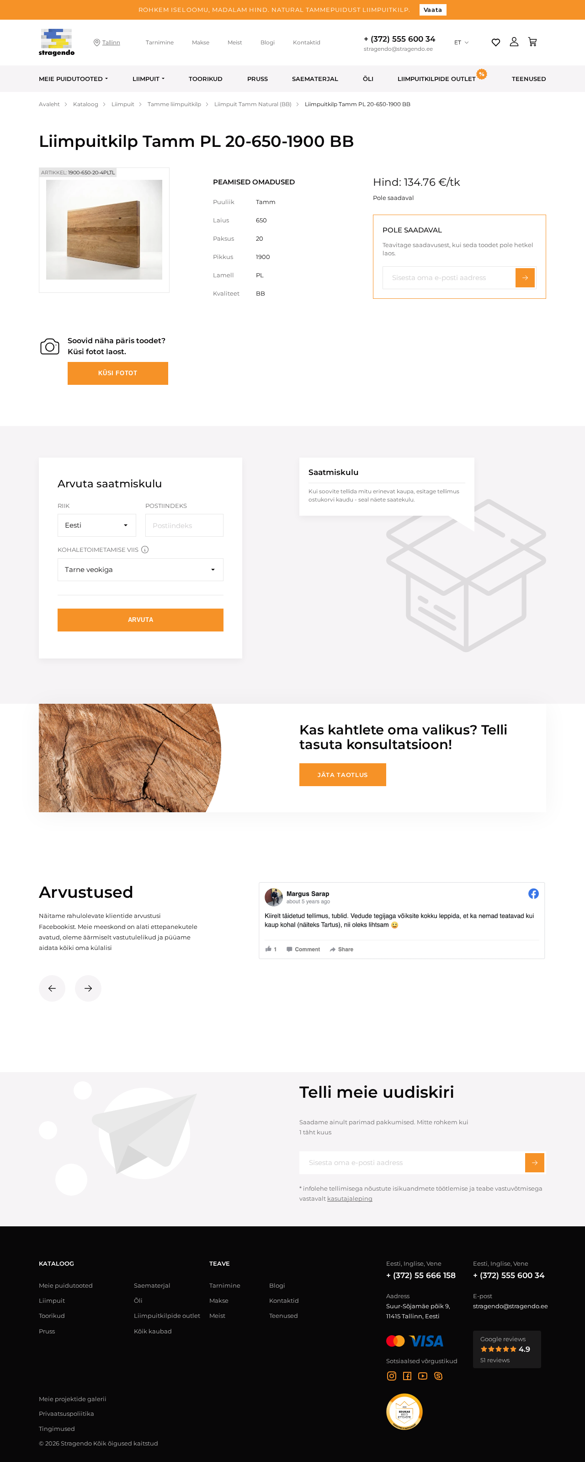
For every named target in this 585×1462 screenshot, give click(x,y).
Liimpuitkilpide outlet (167, 1315)
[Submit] (534, 1162)
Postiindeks (166, 505)
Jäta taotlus (343, 774)
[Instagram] (391, 1377)
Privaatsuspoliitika (66, 1413)
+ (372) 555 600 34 (400, 38)
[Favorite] (495, 42)
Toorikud (206, 78)
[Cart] (532, 42)
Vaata (433, 9)
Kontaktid (306, 42)
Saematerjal (315, 78)
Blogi (268, 42)
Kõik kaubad (153, 1331)
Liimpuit (146, 78)
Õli (368, 78)
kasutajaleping (349, 1198)
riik (63, 505)
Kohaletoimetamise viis (98, 549)
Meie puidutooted (71, 78)
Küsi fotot (118, 373)
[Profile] (514, 42)
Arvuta (141, 619)
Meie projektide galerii (72, 1399)
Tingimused (57, 1428)
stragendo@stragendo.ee (398, 49)
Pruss (257, 78)
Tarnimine (160, 42)
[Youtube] (422, 1377)
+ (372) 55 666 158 (421, 1275)
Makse (200, 42)
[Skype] (438, 1377)
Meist (235, 42)
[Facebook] (407, 1377)
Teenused (529, 78)
